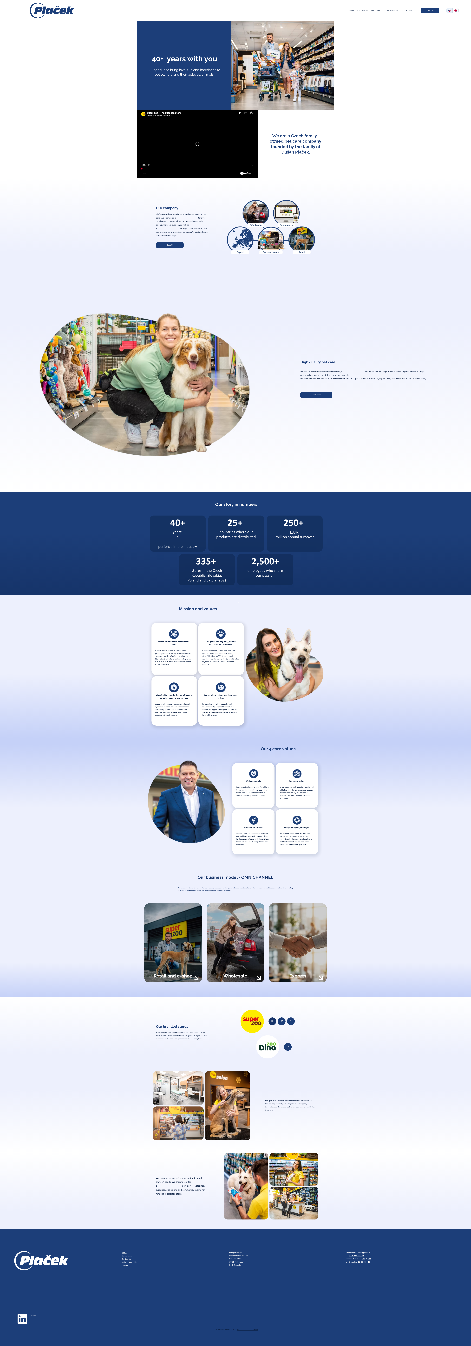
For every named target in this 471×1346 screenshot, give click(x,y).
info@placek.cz (364, 1253)
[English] (455, 10)
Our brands (126, 1259)
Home (124, 1253)
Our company (167, 208)
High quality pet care (317, 362)
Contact (125, 1265)
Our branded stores (172, 1027)
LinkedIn (34, 1316)
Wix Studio (247, 1330)
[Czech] (449, 10)
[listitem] (173, 943)
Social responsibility (129, 1262)
